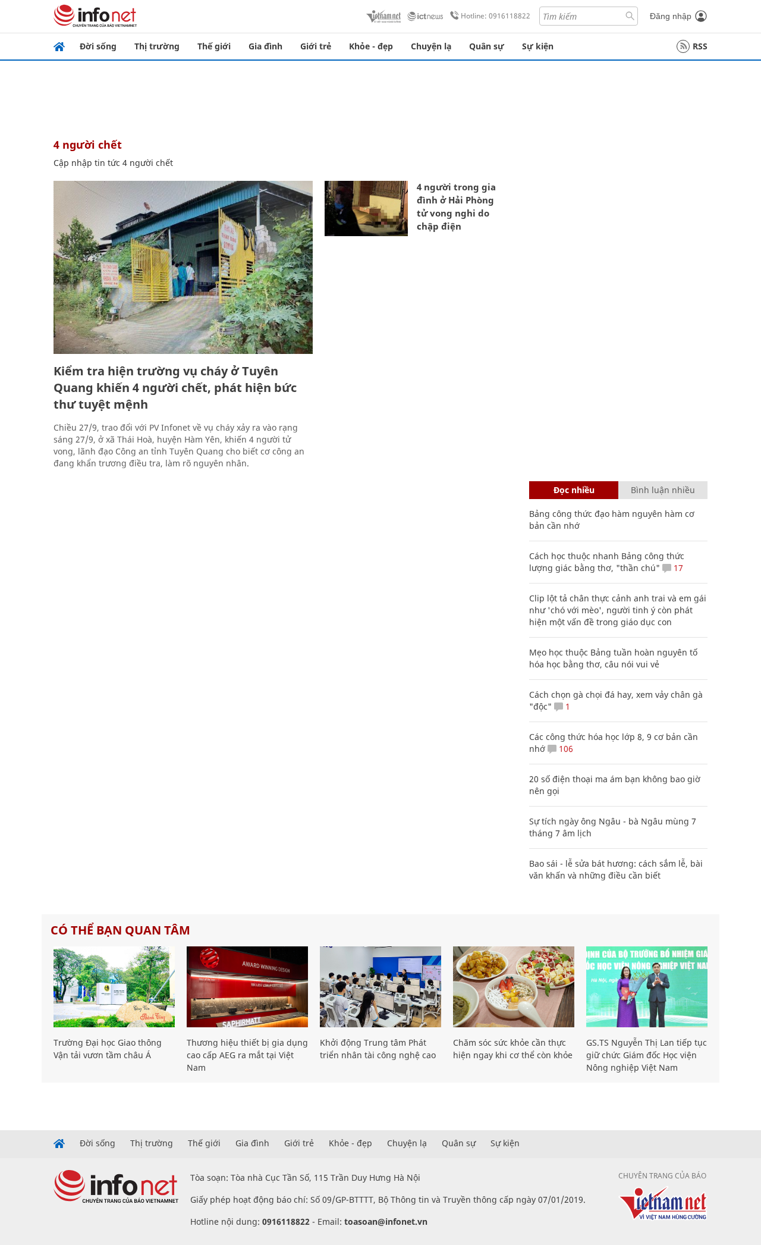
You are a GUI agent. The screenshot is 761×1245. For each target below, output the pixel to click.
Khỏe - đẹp (371, 46)
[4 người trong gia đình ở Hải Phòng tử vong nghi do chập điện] (366, 208)
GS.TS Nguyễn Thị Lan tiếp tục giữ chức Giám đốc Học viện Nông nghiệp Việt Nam (646, 1055)
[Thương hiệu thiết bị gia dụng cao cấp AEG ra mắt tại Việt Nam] (247, 986)
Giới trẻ (315, 46)
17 (677, 567)
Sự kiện (538, 46)
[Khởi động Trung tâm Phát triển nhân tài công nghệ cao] (380, 986)
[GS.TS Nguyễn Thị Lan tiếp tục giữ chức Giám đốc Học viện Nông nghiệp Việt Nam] (646, 986)
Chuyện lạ (431, 46)
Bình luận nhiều (663, 490)
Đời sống (98, 46)
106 (564, 748)
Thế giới (214, 46)
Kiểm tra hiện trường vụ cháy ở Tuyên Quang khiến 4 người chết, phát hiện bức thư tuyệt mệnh (175, 387)
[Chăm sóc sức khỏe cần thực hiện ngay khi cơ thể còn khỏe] (513, 986)
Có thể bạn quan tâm (120, 930)
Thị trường (157, 46)
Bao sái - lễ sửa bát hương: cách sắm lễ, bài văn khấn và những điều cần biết (616, 869)
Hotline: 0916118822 (495, 16)
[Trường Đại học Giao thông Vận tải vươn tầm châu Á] (114, 986)
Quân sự (486, 46)
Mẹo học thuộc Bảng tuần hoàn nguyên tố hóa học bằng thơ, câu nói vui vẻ (613, 658)
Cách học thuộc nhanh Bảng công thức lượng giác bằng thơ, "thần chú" (606, 561)
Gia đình (265, 46)
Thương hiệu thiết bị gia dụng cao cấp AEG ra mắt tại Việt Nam (247, 1055)
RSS (700, 46)
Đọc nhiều (574, 490)
